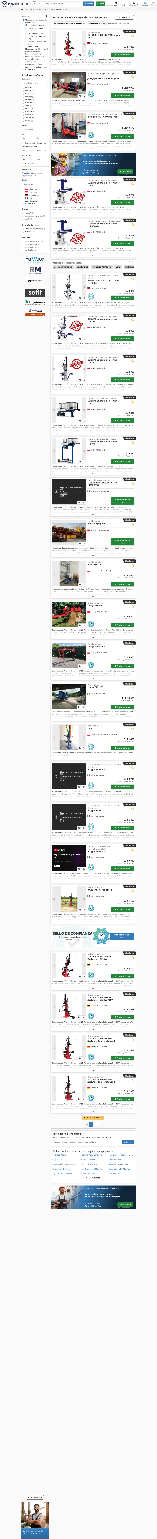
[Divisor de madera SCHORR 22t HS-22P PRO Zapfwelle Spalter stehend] (69, 1047)
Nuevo (29, 213)
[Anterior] (54, 44)
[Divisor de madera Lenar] (69, 737)
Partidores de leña (36, 25)
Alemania (33, 195)
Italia (31, 198)
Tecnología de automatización (33, 63)
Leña (118, 267)
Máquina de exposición (35, 216)
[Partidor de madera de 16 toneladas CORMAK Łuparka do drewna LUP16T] (69, 328)
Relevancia (125, 17)
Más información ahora (121, 936)
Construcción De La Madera (64, 1164)
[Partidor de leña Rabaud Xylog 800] (69, 532)
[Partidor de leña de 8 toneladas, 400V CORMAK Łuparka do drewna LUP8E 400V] (69, 233)
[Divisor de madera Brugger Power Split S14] (69, 899)
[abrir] (93, 67)
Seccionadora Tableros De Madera (123, 1155)
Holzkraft (29, 103)
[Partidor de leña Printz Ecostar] (69, 573)
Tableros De (114, 1173)
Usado (28, 219)
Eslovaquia (33, 201)
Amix (28, 106)
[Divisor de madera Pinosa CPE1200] (69, 696)
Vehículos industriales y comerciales (34, 58)
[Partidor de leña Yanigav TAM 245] (69, 655)
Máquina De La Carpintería (92, 1155)
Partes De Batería (88, 1173)
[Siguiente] (84, 44)
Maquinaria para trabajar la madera (36, 21)
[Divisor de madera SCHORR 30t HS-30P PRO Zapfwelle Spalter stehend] (69, 1088)
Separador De (115, 1159)
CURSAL (29, 109)
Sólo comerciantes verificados (32, 248)
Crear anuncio (125, 171)
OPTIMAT (29, 94)
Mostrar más (94, 1178)
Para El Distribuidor (88, 1164)
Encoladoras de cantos (36, 37)
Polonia (32, 189)
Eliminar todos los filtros (119, 23)
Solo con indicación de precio (36, 143)
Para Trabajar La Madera (91, 1169)
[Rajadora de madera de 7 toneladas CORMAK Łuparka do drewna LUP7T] (69, 410)
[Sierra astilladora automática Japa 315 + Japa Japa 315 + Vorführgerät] (69, 126)
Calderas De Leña (59, 1155)
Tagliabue (30, 118)
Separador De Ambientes (119, 1164)
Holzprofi (29, 112)
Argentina (30, 176)
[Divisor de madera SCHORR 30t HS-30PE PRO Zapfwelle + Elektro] (69, 965)
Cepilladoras (35, 33)
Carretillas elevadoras (36, 67)
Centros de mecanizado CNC (37, 43)
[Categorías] (34, 3)
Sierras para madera (36, 29)
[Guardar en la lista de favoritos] (132, 35)
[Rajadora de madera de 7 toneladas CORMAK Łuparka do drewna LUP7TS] (69, 451)
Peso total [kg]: (28, 155)
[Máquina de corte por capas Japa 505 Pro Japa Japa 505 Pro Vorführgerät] (69, 85)
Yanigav (29, 91)
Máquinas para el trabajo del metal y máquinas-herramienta (36, 51)
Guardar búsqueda (94, 1117)
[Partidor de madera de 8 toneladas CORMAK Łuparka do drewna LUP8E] (69, 192)
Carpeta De (57, 1159)
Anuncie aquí (36, 1497)
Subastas (29, 232)
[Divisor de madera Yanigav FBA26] (69, 614)
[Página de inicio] (22, 9)
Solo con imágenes (34, 241)
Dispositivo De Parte (61, 1169)
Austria (32, 192)
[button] (153, 3)
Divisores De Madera (102, 267)
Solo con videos (32, 244)
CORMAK (29, 88)
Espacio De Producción (62, 1173)
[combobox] (35, 184)
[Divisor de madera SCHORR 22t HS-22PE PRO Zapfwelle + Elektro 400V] (69, 1006)
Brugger (29, 100)
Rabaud (29, 115)
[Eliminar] (83, 23)
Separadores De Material (119, 1169)
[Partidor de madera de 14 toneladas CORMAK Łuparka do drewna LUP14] (69, 369)
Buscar (89, 3)
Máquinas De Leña (88, 1159)
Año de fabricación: (29, 147)
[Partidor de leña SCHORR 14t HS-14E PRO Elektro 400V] (69, 44)
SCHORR (29, 97)
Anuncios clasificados (35, 229)
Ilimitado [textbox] (28, 184)
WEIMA (29, 121)
